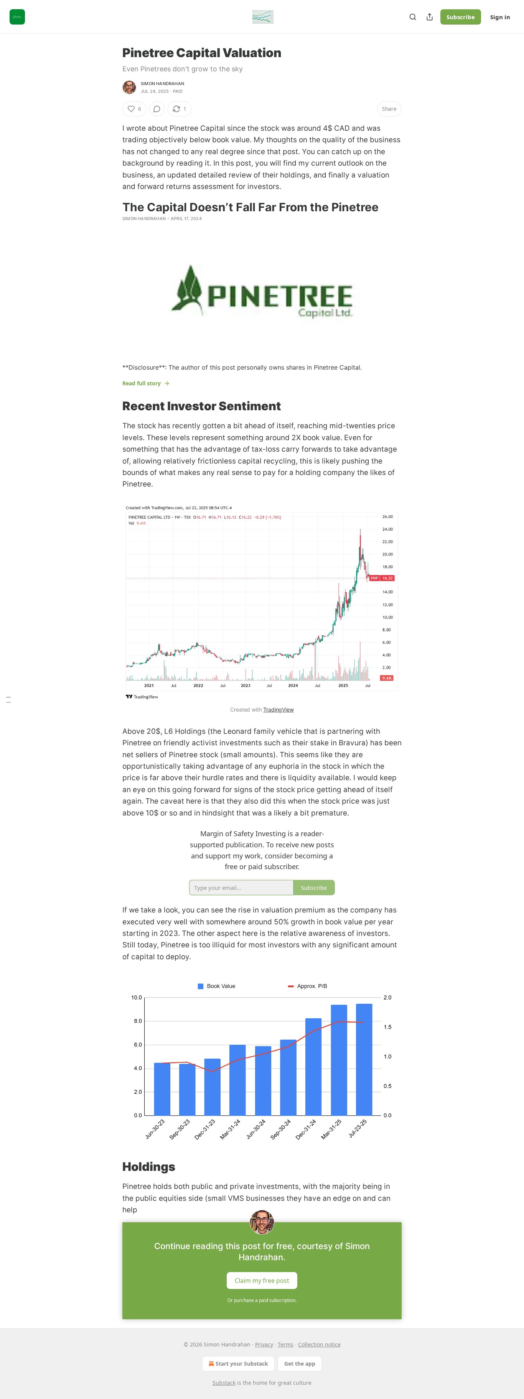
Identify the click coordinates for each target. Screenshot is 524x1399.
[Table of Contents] (8, 699)
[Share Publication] (429, 17)
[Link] (111, 406)
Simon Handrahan (162, 83)
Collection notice (319, 1344)
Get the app (299, 1363)
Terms (285, 1344)
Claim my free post (262, 1280)
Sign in (500, 17)
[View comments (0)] (157, 109)
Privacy (264, 1344)
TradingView (278, 709)
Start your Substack (242, 1363)
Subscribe (461, 17)
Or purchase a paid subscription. (262, 1300)
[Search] (412, 17)
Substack (224, 1382)
